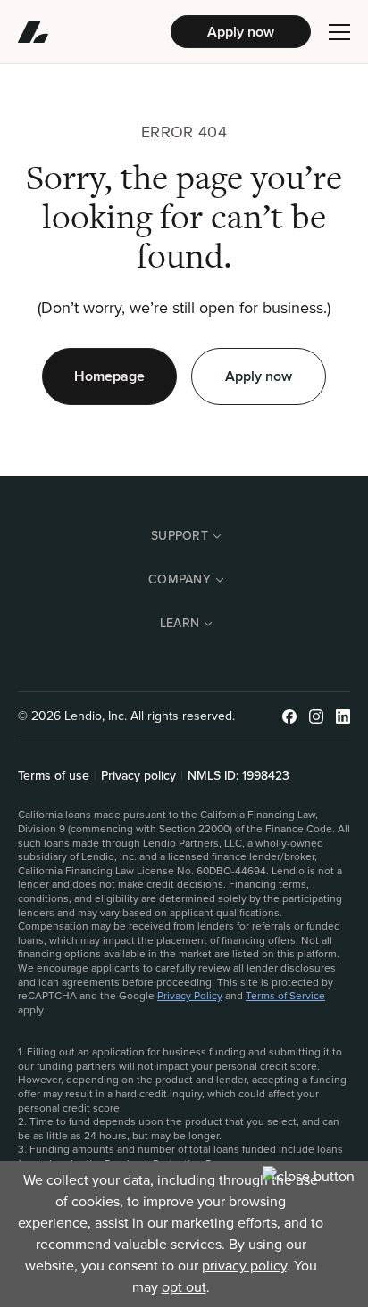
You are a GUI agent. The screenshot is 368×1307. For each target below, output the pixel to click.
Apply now (240, 31)
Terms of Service (285, 996)
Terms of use (53, 776)
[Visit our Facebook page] (289, 716)
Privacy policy (138, 776)
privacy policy (244, 1265)
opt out (184, 1287)
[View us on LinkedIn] (343, 716)
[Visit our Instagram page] (316, 716)
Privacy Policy (189, 996)
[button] (339, 32)
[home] (94, 32)
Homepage (109, 376)
